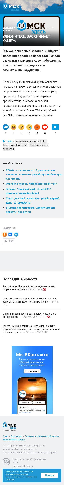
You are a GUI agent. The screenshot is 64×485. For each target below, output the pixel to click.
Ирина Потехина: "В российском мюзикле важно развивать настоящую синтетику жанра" (30, 300)
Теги (8, 141)
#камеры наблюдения (15, 145)
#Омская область (39, 145)
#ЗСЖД (42, 141)
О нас (5, 436)
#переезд (8, 149)
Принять (49, 475)
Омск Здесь (11, 7)
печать (8, 30)
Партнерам (16, 436)
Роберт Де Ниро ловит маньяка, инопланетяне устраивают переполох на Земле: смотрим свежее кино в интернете (31, 329)
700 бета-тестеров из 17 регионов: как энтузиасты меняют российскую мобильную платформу (33, 174)
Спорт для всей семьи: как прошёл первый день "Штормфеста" (29, 315)
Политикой (10, 479)
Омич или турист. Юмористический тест (31, 183)
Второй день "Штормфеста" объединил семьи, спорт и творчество (29, 288)
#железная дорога (26, 141)
